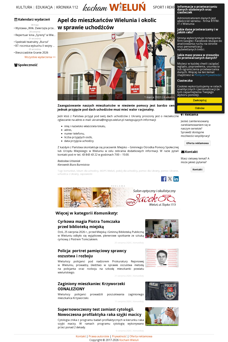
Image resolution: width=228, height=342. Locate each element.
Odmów (199, 108)
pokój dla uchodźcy (127, 170)
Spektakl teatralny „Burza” (32, 42)
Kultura (24, 7)
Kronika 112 (67, 7)
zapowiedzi (86, 174)
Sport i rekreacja (169, 7)
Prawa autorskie (99, 336)
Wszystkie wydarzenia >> (40, 57)
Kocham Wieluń (129, 340)
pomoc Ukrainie (169, 170)
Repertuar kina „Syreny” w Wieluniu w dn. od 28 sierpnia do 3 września (35, 35)
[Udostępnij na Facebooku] (163, 179)
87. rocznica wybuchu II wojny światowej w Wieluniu (35, 46)
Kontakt (197, 169)
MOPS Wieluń (107, 170)
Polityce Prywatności (207, 75)
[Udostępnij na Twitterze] (170, 179)
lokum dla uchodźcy (87, 170)
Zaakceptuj (199, 100)
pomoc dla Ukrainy (149, 170)
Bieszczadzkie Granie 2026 (31, 52)
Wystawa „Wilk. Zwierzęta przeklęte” (35, 28)
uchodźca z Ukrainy (68, 174)
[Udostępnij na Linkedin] (176, 179)
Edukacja (44, 7)
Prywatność (119, 336)
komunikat (69, 170)
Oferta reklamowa (197, 143)
